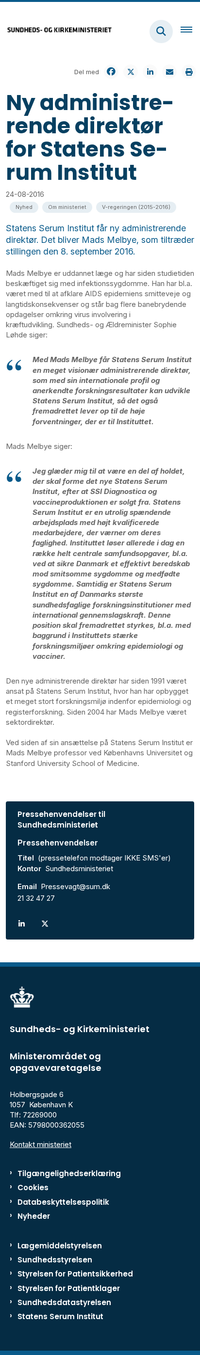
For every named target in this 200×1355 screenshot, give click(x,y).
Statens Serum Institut (60, 1316)
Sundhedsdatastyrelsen (64, 1302)
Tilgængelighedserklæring (69, 1173)
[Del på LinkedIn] (150, 71)
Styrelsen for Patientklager (68, 1288)
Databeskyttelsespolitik (63, 1202)
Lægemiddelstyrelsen (59, 1246)
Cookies (33, 1187)
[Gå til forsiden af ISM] (56, 31)
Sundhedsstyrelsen (54, 1260)
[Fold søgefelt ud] (161, 31)
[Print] (189, 71)
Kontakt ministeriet (40, 1144)
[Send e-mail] (169, 71)
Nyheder (33, 1216)
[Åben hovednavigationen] (190, 31)
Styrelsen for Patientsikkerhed (75, 1274)
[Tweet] (130, 71)
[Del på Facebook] (111, 71)
